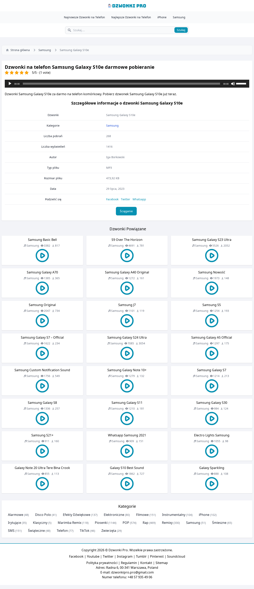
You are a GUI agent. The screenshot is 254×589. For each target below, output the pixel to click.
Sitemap (162, 563)
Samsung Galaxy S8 (42, 402)
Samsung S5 (211, 305)
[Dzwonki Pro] (127, 5)
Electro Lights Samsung (211, 435)
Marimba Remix (69, 522)
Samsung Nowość (211, 272)
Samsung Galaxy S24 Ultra (127, 337)
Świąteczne (36, 530)
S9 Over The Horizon (127, 239)
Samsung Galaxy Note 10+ (126, 370)
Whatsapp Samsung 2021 (127, 435)
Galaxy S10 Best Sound (127, 468)
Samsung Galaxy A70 (42, 272)
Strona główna (20, 50)
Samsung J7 (127, 305)
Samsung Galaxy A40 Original (127, 272)
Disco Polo (43, 514)
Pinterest (157, 556)
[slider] (241, 83)
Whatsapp (139, 199)
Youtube (93, 556)
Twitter (125, 199)
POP (126, 522)
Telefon (62, 530)
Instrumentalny (173, 514)
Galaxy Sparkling (211, 468)
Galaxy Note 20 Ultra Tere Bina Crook (42, 468)
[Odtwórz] (10, 84)
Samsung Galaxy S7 (211, 370)
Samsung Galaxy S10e (120, 115)
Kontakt (146, 563)
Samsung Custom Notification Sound (42, 370)
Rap (145, 522)
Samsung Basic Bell (42, 239)
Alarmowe (15, 514)
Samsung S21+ (42, 435)
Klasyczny (40, 522)
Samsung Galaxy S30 (211, 402)
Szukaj (181, 30)
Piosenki (101, 522)
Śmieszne (219, 522)
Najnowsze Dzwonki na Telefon (84, 17)
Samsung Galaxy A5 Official (211, 337)
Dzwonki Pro (118, 550)
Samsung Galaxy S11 (127, 402)
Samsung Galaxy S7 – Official (42, 337)
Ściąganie (126, 211)
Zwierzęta (108, 530)
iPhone (161, 17)
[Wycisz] (233, 84)
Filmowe (142, 514)
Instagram (125, 556)
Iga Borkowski (115, 157)
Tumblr (141, 556)
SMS (11, 530)
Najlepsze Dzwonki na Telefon (131, 17)
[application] (127, 84)
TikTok (84, 530)
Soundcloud (176, 556)
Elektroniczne (114, 514)
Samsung (179, 17)
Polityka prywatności (101, 563)
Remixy (167, 522)
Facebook (112, 199)
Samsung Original (42, 305)
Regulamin (129, 563)
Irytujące (14, 522)
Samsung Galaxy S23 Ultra (211, 239)
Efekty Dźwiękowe (76, 514)
